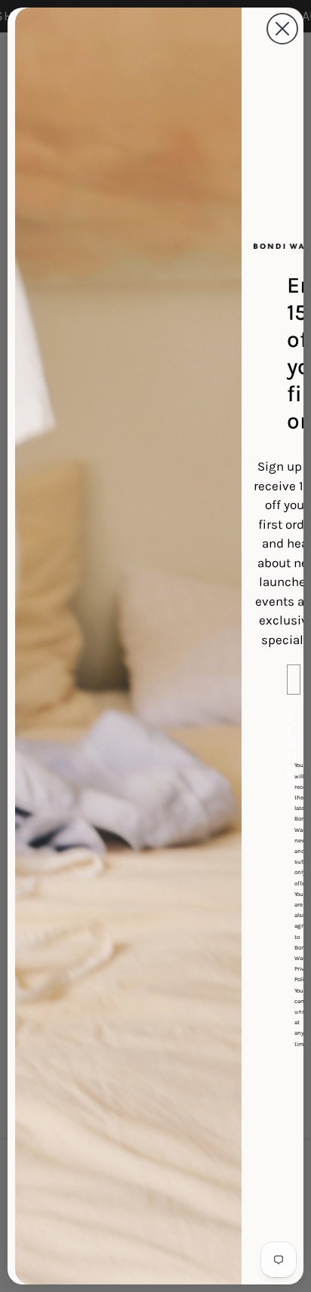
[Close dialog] (282, 29)
